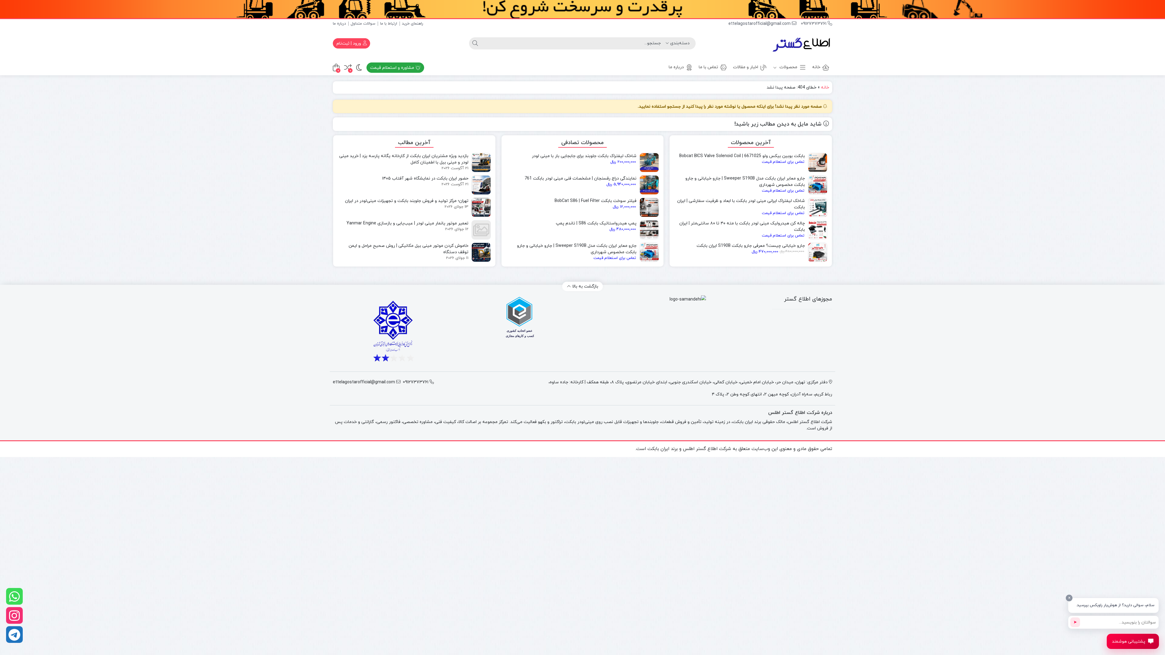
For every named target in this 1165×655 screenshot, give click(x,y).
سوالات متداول (363, 23)
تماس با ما (708, 67)
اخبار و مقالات (745, 67)
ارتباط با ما (388, 23)
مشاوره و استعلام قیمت (392, 68)
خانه (816, 67)
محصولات (787, 67)
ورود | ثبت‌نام (349, 43)
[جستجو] (475, 43)
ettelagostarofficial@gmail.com (760, 24)
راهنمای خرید (412, 23)
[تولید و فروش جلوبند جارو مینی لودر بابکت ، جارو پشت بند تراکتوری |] (802, 43)
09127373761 (814, 24)
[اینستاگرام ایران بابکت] (14, 615)
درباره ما (339, 23)
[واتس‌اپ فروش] (14, 596)
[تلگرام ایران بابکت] (14, 634)
